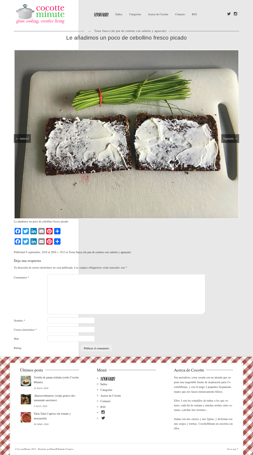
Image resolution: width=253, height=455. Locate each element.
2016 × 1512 (58, 252)
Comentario (21, 277)
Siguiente (230, 138)
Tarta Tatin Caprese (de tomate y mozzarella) (52, 416)
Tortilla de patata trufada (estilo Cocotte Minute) (56, 379)
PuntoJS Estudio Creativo (61, 448)
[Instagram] (235, 14)
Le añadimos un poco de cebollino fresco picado (126, 38)
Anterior (22, 138)
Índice (118, 14)
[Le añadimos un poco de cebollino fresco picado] (126, 134)
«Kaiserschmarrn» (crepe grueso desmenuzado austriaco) (55, 398)
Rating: (18, 348)
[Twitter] (229, 14)
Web (16, 339)
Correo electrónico (25, 330)
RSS (194, 14)
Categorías (135, 14)
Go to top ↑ (232, 448)
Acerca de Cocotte (158, 14)
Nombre (19, 320)
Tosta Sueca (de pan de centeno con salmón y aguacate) (100, 252)
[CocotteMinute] (49, 14)
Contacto (180, 14)
